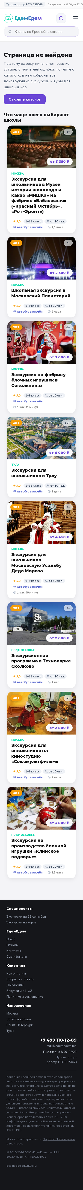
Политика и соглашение (24, 996)
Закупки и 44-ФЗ (19, 991)
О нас (10, 939)
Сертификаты (16, 956)
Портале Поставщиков (59, 1139)
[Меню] (75, 18)
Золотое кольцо (18, 1019)
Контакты (13, 951)
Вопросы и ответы (20, 979)
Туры (10, 1031)
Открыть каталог (25, 99)
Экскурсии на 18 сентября (26, 916)
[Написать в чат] (61, 18)
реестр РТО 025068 (62, 1062)
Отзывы (12, 945)
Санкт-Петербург (19, 1025)
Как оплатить (16, 973)
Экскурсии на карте (21, 922)
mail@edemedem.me (62, 1046)
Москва (12, 1013)
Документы (15, 985)
